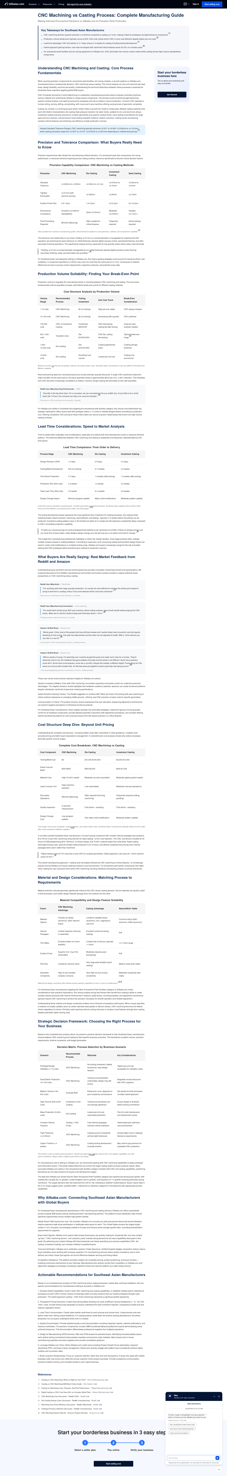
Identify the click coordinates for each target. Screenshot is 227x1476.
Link (106, 1379)
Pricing (61, 4)
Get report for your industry (79, 4)
